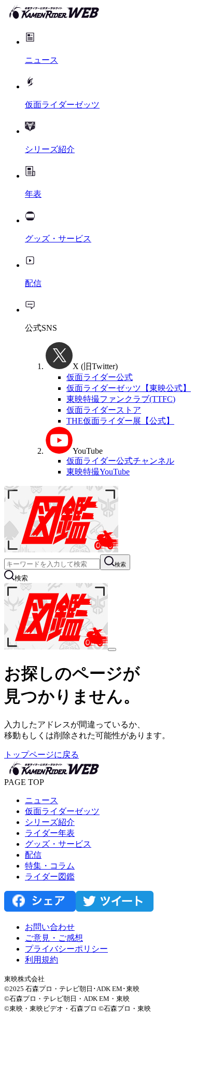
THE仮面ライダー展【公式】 (120, 420)
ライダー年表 (50, 833)
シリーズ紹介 (50, 822)
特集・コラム (50, 865)
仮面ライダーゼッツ (62, 811)
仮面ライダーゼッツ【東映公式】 (128, 388)
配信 (33, 854)
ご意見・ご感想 (54, 937)
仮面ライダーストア (103, 409)
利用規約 (41, 959)
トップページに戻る (41, 754)
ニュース (41, 800)
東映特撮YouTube (98, 471)
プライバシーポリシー (66, 948)
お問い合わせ (50, 927)
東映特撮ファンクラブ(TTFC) (120, 399)
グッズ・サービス (58, 843)
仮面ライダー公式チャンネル (120, 460)
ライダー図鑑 (50, 876)
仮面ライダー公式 (99, 377)
